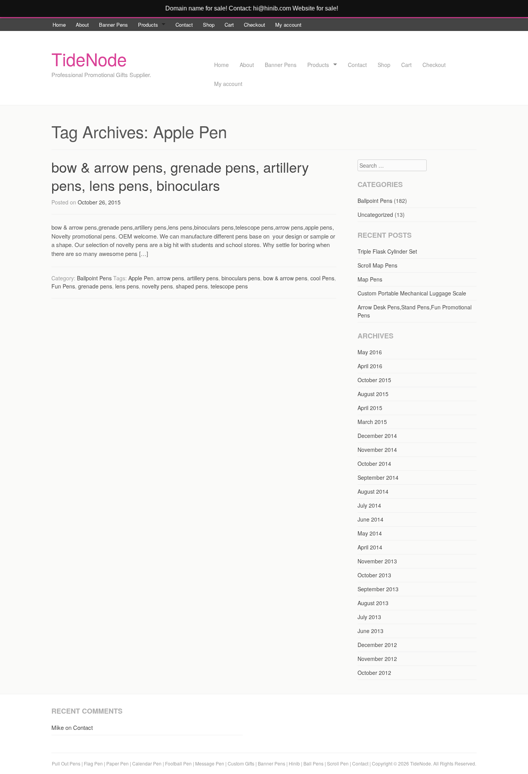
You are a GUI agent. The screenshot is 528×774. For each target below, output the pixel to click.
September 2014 (378, 477)
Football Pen (179, 763)
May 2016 (370, 352)
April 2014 (370, 547)
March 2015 (372, 422)
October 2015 (374, 380)
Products (148, 24)
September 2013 (378, 589)
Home (59, 24)
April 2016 (370, 366)
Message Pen (209, 763)
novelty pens (157, 286)
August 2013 (373, 603)
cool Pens (322, 278)
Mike (57, 727)
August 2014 (373, 491)
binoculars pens (240, 278)
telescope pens (229, 286)
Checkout (254, 24)
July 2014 (369, 505)
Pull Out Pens (66, 763)
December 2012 (377, 645)
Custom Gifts (241, 763)
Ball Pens (314, 763)
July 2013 (369, 617)
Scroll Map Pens (377, 265)
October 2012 (374, 672)
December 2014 (377, 435)
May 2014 (370, 533)
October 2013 (374, 575)
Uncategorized (375, 214)
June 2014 (370, 519)
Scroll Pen (338, 763)
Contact (184, 24)
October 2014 (374, 463)
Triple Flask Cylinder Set (387, 251)
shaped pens (192, 286)
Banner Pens (113, 24)
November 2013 (377, 561)
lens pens (127, 286)
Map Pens (370, 279)
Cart (229, 24)
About (82, 24)
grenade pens (95, 286)
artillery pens (202, 278)
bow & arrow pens (285, 278)
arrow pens (170, 278)
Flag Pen (93, 763)
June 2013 (370, 631)
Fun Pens (63, 286)
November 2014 (377, 449)
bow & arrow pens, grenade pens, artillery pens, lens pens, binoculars (180, 176)
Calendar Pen (147, 763)
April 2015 (370, 408)
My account (288, 24)
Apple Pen (140, 278)
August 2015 (373, 394)
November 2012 (377, 658)
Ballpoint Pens (94, 278)
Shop (209, 24)
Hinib (294, 763)
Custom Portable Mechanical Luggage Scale (412, 293)
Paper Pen (117, 763)
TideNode (89, 58)
